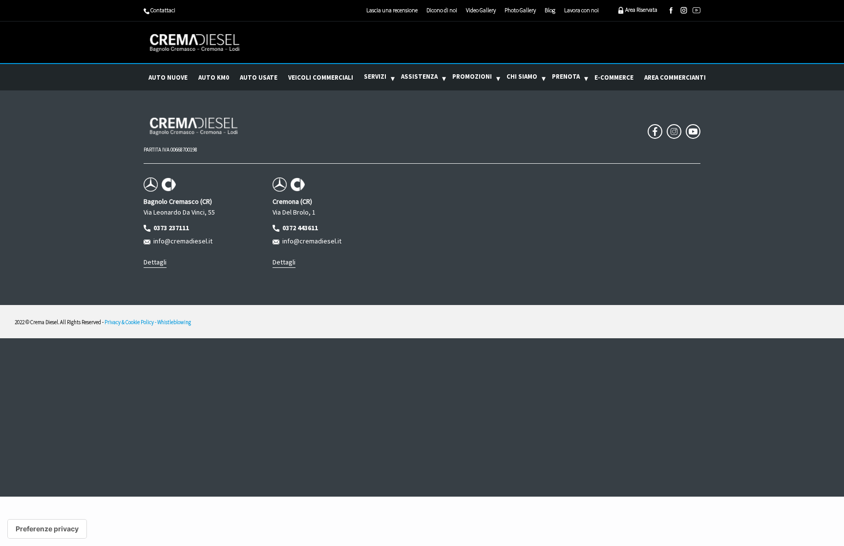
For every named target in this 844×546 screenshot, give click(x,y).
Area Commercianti (675, 77)
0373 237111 (169, 227)
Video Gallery (481, 10)
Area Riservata (640, 9)
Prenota (566, 76)
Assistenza (419, 76)
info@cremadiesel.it (181, 241)
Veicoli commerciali (320, 77)
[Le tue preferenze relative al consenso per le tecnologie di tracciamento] (47, 529)
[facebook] (671, 10)
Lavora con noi (581, 10)
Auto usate (258, 77)
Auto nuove (168, 77)
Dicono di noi (441, 10)
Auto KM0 (213, 77)
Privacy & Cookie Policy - (131, 322)
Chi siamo (521, 76)
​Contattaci (162, 10)
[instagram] (684, 10)
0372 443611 (298, 227)
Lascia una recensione (392, 10)
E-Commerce (613, 77)
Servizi (375, 76)
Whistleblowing (174, 322)
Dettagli (155, 262)
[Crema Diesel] (195, 42)
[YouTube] (696, 10)
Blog (550, 10)
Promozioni (472, 76)
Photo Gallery (520, 10)
